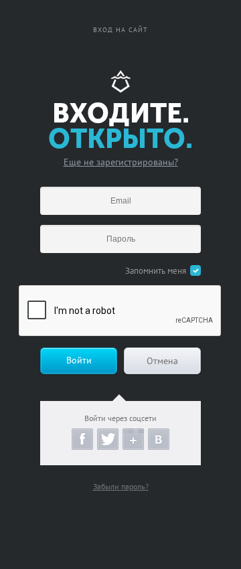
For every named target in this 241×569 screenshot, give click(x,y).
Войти (79, 360)
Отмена (162, 361)
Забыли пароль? (121, 486)
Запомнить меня (155, 270)
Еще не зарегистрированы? (121, 162)
